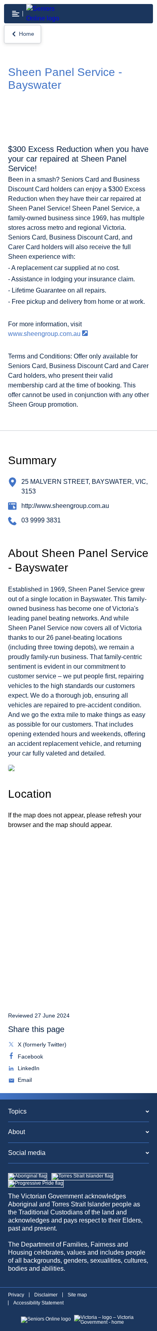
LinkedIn (27, 1069)
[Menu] (15, 13)
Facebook (29, 1057)
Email (24, 1080)
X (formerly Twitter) (41, 1045)
